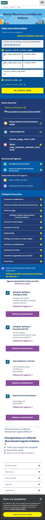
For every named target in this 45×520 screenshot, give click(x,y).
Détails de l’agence (22, 375)
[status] (11, 45)
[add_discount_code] (3, 80)
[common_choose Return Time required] (33, 65)
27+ (5, 74)
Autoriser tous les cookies (22, 514)
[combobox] (22, 44)
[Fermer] (40, 499)
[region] (22, 507)
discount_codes (11, 80)
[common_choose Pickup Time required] (33, 56)
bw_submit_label (22, 90)
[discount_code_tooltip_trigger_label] (20, 80)
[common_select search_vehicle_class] (3, 84)
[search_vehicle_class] (24, 85)
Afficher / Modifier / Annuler (30, 36)
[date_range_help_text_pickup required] (12, 56)
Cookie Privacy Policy (18, 509)
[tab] (22, 164)
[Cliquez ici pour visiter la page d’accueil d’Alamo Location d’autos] (4, 2)
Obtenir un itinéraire (14, 107)
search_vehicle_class (14, 84)
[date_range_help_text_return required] (12, 65)
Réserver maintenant (22, 383)
